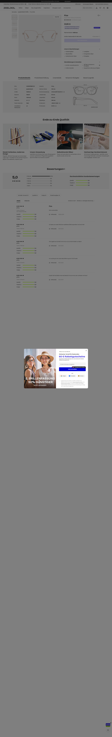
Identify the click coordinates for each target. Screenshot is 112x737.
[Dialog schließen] (86, 350)
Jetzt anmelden (72, 369)
